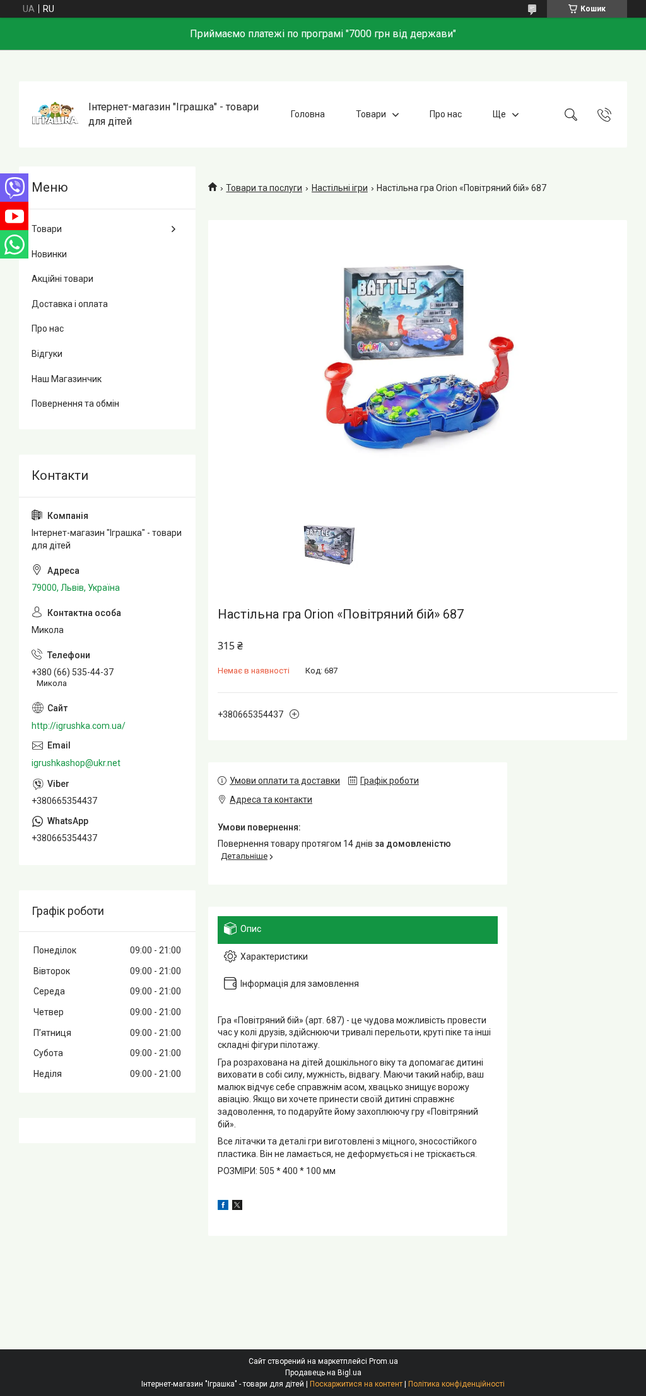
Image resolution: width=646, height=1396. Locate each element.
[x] (237, 1207)
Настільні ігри (340, 188)
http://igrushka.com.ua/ (79, 726)
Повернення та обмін (75, 403)
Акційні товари (62, 279)
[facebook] (223, 1207)
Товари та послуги (264, 188)
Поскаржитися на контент (356, 1384)
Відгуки (47, 354)
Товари (371, 114)
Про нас (446, 114)
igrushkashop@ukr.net (76, 763)
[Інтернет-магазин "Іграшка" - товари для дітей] (55, 114)
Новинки (49, 254)
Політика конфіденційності (456, 1384)
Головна (308, 114)
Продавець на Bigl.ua (323, 1372)
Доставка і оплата (70, 304)
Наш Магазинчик (67, 379)
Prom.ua (383, 1361)
